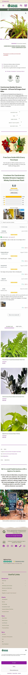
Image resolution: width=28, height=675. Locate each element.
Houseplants (14, 451)
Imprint (19, 673)
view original (11, 237)
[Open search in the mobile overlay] (21, 5)
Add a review (14, 192)
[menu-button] (3, 5)
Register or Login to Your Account (9, 593)
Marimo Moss (4, 620)
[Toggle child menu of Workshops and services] (25, 585)
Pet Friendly (19, 451)
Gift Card (4, 634)
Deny (14, 666)
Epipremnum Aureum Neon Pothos (11, 433)
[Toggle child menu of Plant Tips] (25, 580)
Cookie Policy (9, 673)
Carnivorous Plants (8, 451)
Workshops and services (7, 585)
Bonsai (3, 601)
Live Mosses (4, 622)
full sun (8, 453)
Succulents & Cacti (6, 606)
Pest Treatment (5, 644)
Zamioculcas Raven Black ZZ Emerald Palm (13, 396)
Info (3, 583)
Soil (3, 639)
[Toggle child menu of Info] (25, 583)
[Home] (5, 71)
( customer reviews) (21, 43)
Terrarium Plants (5, 611)
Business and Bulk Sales (7, 588)
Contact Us (4, 590)
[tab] (9, 326)
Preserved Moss (5, 627)
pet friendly (12, 453)
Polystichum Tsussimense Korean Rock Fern (13, 359)
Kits (3, 641)
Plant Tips (4, 580)
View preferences (14, 670)
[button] (26, 650)
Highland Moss (5, 456)
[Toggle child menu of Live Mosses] (25, 623)
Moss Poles (4, 618)
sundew (15, 453)
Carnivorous (5, 453)
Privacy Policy (15, 673)
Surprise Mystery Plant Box (7, 609)
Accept (14, 662)
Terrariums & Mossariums (7, 636)
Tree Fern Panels (5, 625)
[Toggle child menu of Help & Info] (14, 1)
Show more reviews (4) (14, 314)
